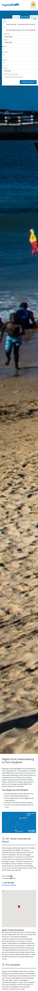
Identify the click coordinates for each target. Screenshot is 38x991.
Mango (4, 782)
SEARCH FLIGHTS (28, 82)
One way (16, 17)
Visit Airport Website (9, 885)
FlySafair (29, 782)
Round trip (25, 17)
